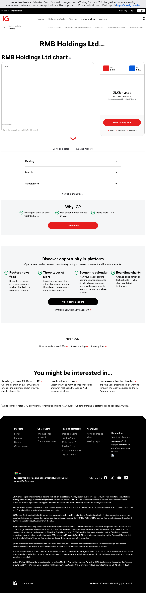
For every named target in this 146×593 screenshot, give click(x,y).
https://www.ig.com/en (128, 5)
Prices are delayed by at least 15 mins (122, 99)
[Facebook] (105, 477)
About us (73, 19)
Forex (17, 433)
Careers (104, 583)
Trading (40, 19)
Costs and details (61, 148)
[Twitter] (112, 477)
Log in (141, 11)
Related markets (84, 148)
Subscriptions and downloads (78, 27)
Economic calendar (116, 27)
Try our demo (69, 454)
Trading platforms (71, 428)
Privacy (63, 477)
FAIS (55, 477)
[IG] (6, 18)
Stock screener (136, 27)
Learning (103, 19)
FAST (112, 130)
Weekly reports (95, 441)
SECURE (121, 130)
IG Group (94, 583)
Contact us (117, 433)
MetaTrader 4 (69, 442)
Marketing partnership (121, 583)
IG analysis (92, 428)
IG (15, 477)
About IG (19, 481)
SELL (112, 67)
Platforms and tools (56, 19)
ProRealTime (68, 446)
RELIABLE (133, 130)
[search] (144, 19)
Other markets (21, 446)
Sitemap (22, 477)
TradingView (68, 437)
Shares (17, 442)
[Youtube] (119, 477)
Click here (126, 437)
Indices (18, 437)
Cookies (29, 481)
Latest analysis (54, 27)
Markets (18, 428)
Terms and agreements (40, 477)
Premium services (46, 441)
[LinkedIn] (126, 477)
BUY (137, 67)
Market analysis (88, 19)
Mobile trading (69, 433)
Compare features (71, 450)
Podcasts (99, 27)
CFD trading (43, 428)
